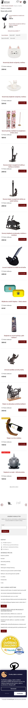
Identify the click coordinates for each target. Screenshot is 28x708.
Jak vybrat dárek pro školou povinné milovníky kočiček (13, 599)
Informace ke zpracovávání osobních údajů (11, 570)
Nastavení (13, 689)
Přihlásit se (5, 531)
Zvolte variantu (21, 137)
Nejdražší (18, 35)
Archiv (4, 606)
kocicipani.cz (6, 549)
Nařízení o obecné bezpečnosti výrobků (10, 574)
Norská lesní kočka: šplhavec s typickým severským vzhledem (12, 620)
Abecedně (12, 38)
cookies (9, 680)
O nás (2, 583)
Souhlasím (20, 693)
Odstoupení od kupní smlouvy (8, 567)
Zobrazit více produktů (13, 30)
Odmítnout (7, 693)
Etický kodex (4, 580)
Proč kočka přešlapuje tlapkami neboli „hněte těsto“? (13, 602)
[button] (26, 505)
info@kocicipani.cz (7, 542)
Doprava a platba (5, 555)
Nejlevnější (12, 35)
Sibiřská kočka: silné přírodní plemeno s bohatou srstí (13, 624)
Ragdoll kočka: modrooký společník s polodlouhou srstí (13, 627)
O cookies (3, 577)
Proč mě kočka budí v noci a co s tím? (9, 596)
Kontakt (3, 558)
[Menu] (24, 2)
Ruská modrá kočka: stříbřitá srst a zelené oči (11, 614)
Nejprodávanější (5, 38)
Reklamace (3, 564)
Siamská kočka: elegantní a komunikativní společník (13, 617)
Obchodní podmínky (5, 561)
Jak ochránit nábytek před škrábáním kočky (11, 593)
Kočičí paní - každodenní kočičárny (10, 547)
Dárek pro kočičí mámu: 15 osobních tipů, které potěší (13, 590)
